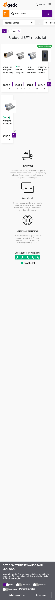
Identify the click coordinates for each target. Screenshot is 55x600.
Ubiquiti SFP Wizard (43, 70)
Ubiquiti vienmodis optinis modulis (30, 72)
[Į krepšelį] (48, 87)
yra (14, 31)
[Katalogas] (6, 13)
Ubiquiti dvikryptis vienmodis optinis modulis (7, 123)
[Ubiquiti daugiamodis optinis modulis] (20, 54)
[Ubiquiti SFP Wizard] (44, 54)
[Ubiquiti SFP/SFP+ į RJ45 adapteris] (8, 54)
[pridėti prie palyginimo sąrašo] (5, 91)
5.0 (18, 65)
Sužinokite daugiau (12, 578)
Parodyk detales (27, 589)
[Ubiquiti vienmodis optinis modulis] (32, 54)
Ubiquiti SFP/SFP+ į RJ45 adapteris (7, 72)
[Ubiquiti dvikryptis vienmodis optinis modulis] (8, 106)
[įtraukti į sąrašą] (12, 91)
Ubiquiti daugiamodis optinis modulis (20, 72)
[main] (11, 5)
